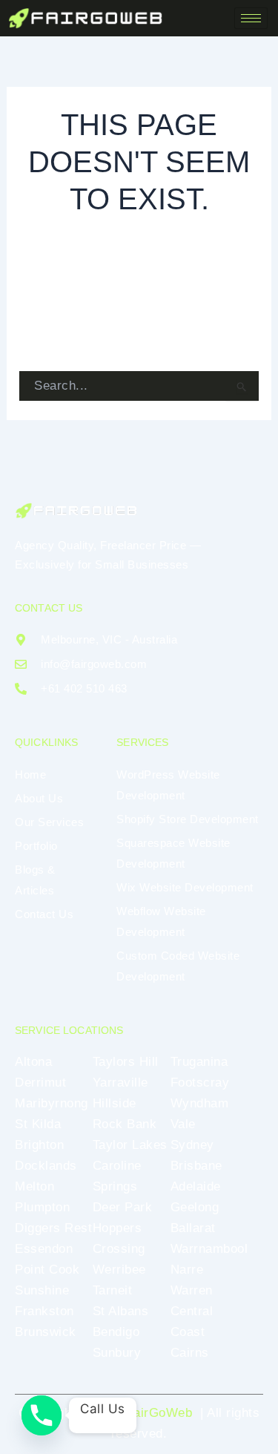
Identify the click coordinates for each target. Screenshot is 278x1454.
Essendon (44, 1249)
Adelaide (196, 1186)
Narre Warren (192, 1280)
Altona (33, 1062)
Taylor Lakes (130, 1145)
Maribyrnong (51, 1103)
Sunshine (42, 1290)
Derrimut (40, 1082)
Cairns (190, 1353)
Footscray (200, 1082)
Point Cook (47, 1270)
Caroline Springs (117, 1176)
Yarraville (120, 1082)
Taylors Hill (126, 1062)
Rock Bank (125, 1124)
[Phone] (41, 1415)
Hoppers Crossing (119, 1238)
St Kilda (38, 1124)
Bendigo (116, 1332)
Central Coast (192, 1321)
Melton (34, 1186)
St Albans (121, 1311)
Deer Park (123, 1207)
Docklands (46, 1166)
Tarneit (113, 1290)
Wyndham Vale (200, 1113)
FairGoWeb (159, 1413)
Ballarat (193, 1228)
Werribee (119, 1270)
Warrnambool (209, 1249)
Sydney (192, 1145)
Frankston (44, 1311)
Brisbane (196, 1166)
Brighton (39, 1145)
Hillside (114, 1103)
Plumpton (42, 1207)
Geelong (195, 1207)
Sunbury (117, 1353)
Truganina (199, 1062)
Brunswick (45, 1332)
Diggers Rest (53, 1228)
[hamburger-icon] (251, 18)
